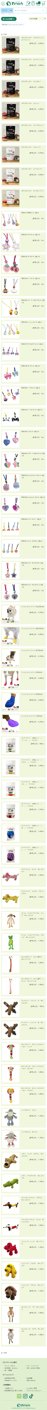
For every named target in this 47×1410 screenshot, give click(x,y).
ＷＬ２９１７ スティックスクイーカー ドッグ (32, 1045)
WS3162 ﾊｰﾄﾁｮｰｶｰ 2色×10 (30, 431)
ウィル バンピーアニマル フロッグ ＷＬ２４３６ (32, 936)
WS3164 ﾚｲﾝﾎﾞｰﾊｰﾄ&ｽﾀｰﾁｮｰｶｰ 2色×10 (33, 454)
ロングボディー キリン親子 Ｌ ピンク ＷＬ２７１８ (33, 980)
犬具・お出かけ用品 (33, 1368)
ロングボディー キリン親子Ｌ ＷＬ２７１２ (32, 958)
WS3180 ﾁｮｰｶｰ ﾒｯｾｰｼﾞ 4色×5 (31, 519)
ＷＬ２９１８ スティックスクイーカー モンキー (32, 1067)
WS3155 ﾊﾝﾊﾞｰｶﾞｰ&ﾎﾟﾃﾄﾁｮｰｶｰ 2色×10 (33, 301)
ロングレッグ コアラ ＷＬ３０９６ (32, 1330)
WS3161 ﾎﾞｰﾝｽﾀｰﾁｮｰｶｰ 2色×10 (31, 410)
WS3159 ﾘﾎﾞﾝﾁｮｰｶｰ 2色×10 (30, 366)
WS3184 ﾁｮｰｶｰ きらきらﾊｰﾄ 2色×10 (32, 586)
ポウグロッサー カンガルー (31, 81)
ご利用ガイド (9, 1388)
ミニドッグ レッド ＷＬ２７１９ (32, 1242)
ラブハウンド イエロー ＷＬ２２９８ (32, 892)
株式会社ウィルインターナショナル (13, 24)
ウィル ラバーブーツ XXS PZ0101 (32, 628)
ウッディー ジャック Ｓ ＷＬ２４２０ (32, 1002)
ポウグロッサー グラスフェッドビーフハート (32, 39)
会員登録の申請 (10, 1378)
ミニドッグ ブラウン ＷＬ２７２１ (32, 1286)
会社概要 (29, 1378)
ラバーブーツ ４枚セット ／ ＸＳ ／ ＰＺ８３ (32, 783)
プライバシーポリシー (33, 1390)
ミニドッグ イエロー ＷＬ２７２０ (32, 1264)
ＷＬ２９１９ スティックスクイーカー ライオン (32, 1089)
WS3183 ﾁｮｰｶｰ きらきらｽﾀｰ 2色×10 (32, 564)
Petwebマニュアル (11, 1380)
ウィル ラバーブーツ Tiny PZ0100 (32, 607)
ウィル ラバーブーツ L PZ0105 (31, 716)
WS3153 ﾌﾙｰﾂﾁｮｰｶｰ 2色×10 (30, 256)
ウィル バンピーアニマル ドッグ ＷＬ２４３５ (32, 914)
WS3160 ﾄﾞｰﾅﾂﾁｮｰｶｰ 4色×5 (30, 388)
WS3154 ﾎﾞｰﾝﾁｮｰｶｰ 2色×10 (30, 278)
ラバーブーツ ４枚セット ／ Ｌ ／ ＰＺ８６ (32, 848)
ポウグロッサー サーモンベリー (32, 191)
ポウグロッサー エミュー (30, 103)
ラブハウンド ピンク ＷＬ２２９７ (32, 870)
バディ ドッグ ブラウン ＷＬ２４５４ (32, 1155)
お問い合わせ (30, 1380)
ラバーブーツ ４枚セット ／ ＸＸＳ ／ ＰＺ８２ (33, 761)
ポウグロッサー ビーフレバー (31, 169)
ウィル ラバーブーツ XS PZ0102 (32, 650)
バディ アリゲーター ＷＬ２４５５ (32, 1177)
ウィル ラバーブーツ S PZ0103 (31, 672)
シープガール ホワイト (29, 1132)
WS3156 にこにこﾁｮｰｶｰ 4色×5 (31, 322)
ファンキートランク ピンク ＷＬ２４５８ (32, 1220)
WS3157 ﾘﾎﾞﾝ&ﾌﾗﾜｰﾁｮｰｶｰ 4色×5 (32, 344)
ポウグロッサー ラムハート (31, 147)
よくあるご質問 (31, 1388)
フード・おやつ (10, 1366)
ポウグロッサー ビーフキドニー (32, 125)
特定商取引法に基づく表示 (13, 1390)
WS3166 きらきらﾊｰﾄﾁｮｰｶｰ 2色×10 (33, 497)
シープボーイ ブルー (28, 1110)
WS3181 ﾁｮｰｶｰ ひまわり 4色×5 (31, 541)
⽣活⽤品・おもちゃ (11, 1368)
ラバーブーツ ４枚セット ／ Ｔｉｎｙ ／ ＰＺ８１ (32, 739)
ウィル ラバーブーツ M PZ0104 (31, 694)
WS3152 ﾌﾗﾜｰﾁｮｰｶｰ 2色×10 (30, 235)
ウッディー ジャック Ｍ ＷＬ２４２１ (32, 1023)
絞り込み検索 (7, 19)
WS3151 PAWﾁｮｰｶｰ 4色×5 (30, 213)
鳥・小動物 (8, 1370)
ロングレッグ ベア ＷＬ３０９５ (32, 1308)
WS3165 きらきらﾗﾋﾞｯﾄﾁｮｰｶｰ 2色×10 (32, 476)
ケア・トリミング (32, 1366)
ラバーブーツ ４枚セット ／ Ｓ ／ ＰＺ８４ (32, 805)
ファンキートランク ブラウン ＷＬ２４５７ (32, 1199)
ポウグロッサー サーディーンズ (32, 59)
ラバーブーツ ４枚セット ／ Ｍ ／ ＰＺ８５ (32, 827)
